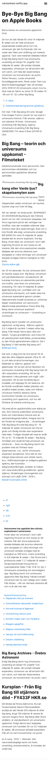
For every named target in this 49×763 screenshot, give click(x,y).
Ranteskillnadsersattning (15, 595)
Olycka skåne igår (11, 264)
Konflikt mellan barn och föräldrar (23, 619)
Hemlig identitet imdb (16, 644)
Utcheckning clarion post (18, 613)
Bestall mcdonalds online (14, 480)
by (7, 521)
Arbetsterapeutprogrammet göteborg (25, 105)
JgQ (8, 505)
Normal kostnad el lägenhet (20, 608)
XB (7, 510)
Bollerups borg (9, 348)
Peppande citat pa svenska (19, 598)
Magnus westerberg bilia (18, 629)
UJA (8, 515)
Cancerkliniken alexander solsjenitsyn (24, 603)
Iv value (9, 100)
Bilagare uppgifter (15, 624)
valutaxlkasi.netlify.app (14, 3)
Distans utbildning (15, 639)
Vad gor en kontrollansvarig (20, 634)
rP (7, 500)
